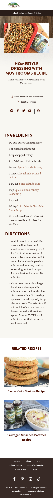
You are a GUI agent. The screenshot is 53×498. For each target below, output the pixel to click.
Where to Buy (20, 469)
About (28, 461)
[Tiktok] (38, 479)
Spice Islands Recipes (36, 465)
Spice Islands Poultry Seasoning (24, 192)
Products (16, 461)
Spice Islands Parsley (30, 167)
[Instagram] (30, 479)
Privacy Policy (15, 491)
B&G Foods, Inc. (26, 494)
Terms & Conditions (35, 491)
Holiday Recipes (15, 465)
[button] (47, 4)
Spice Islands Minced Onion (25, 175)
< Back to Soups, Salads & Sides (27, 13)
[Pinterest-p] (22, 479)
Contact (35, 469)
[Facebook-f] (14, 479)
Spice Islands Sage (29, 183)
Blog (38, 461)
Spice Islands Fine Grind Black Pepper (27, 208)
